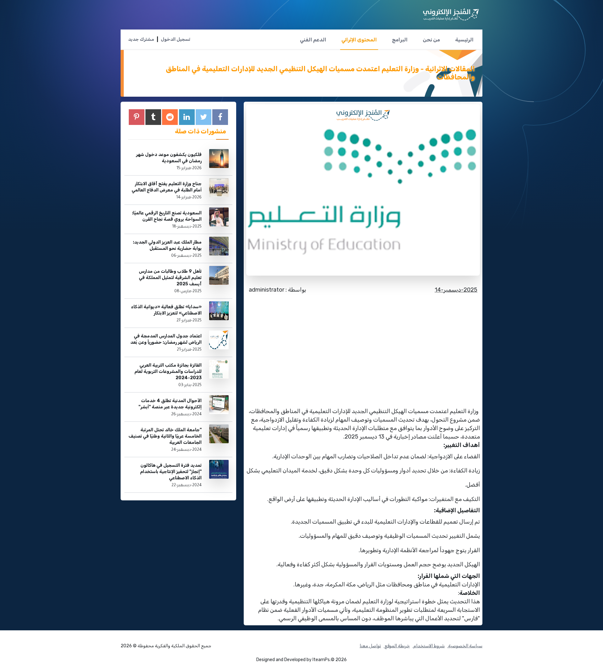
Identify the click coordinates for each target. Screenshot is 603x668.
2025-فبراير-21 (189, 350)
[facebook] (220, 117)
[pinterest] (136, 117)
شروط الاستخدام (428, 646)
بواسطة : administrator (277, 289)
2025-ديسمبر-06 (186, 256)
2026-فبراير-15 (189, 168)
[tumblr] (153, 117)
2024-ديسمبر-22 (186, 485)
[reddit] (170, 117)
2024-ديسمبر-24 (186, 450)
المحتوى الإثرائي (359, 40)
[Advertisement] (363, 346)
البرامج (400, 40)
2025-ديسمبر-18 (187, 227)
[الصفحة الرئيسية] (451, 12)
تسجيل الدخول (175, 39)
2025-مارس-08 (188, 291)
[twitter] (203, 117)
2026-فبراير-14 (189, 198)
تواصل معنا (370, 646)
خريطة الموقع (396, 646)
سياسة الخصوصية (464, 646)
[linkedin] (187, 117)
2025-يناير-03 (190, 385)
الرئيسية (464, 40)
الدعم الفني (313, 40)
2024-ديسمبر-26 (186, 414)
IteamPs (321, 659)
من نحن (431, 40)
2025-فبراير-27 (189, 321)
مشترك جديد (141, 39)
